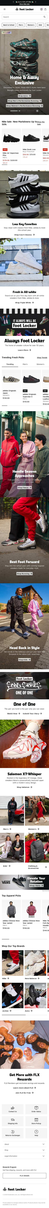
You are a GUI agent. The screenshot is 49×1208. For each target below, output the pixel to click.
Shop (6, 1150)
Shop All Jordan (34, 106)
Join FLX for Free (23, 1093)
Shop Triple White (23, 303)
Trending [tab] (10, 364)
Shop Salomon (23, 787)
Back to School (8, 25)
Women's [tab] (40, 364)
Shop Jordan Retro (13, 106)
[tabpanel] (24, 146)
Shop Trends (42, 357)
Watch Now (12, 714)
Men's (21, 25)
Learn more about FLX (23, 1088)
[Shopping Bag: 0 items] (45, 9)
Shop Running (23, 574)
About (7, 1144)
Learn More (23, 350)
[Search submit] (44, 16)
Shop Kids (23, 660)
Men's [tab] (25, 364)
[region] (24, 2)
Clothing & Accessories (33, 867)
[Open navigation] (4, 9)
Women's (30, 25)
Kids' (40, 25)
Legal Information (11, 1156)
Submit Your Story (31, 714)
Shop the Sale (41, 123)
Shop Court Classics (23, 235)
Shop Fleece (23, 487)
